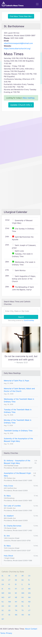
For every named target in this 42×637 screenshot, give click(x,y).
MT (9, 597)
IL (22, 584)
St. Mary (7, 496)
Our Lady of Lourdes (12, 506)
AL (2, 576)
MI (16, 593)
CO (3, 580)
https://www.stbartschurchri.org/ (17, 48)
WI (29, 615)
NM (9, 602)
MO (3, 597)
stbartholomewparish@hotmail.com (18, 43)
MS (29, 593)
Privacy (9, 633)
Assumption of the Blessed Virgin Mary (17, 474)
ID (15, 584)
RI (29, 606)
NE (16, 597)
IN (29, 584)
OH (3, 606)
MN (23, 593)
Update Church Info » (21, 105)
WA (16, 615)
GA (3, 584)
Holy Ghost (8, 556)
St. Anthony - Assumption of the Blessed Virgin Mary (17, 461)
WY (3, 619)
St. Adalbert (9, 516)
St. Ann (7, 536)
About (27, 629)
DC (23, 580)
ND (29, 602)
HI (9, 584)
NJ (3, 602)
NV (23, 597)
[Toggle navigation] (37, 4)
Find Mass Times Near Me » (21, 16)
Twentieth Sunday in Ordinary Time (18, 431)
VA (9, 615)
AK (9, 576)
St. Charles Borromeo (12, 526)
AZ (16, 576)
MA (9, 593)
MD (3, 593)
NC (23, 602)
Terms (2, 633)
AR (22, 576)
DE (16, 580)
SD (9, 610)
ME (29, 589)
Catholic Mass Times (14, 5)
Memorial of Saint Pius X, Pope (16, 381)
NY (16, 602)
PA (22, 606)
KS (9, 589)
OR (16, 606)
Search (21, 317)
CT (9, 580)
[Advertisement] (21, 135)
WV (23, 615)
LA (22, 589)
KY (16, 589)
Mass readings (28, 98)
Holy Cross (8, 486)
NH (29, 597)
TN (16, 610)
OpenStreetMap (29, 320)
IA (2, 589)
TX (22, 610)
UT (29, 610)
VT (3, 615)
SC (3, 610)
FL (29, 580)
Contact (34, 629)
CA (29, 576)
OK (9, 606)
